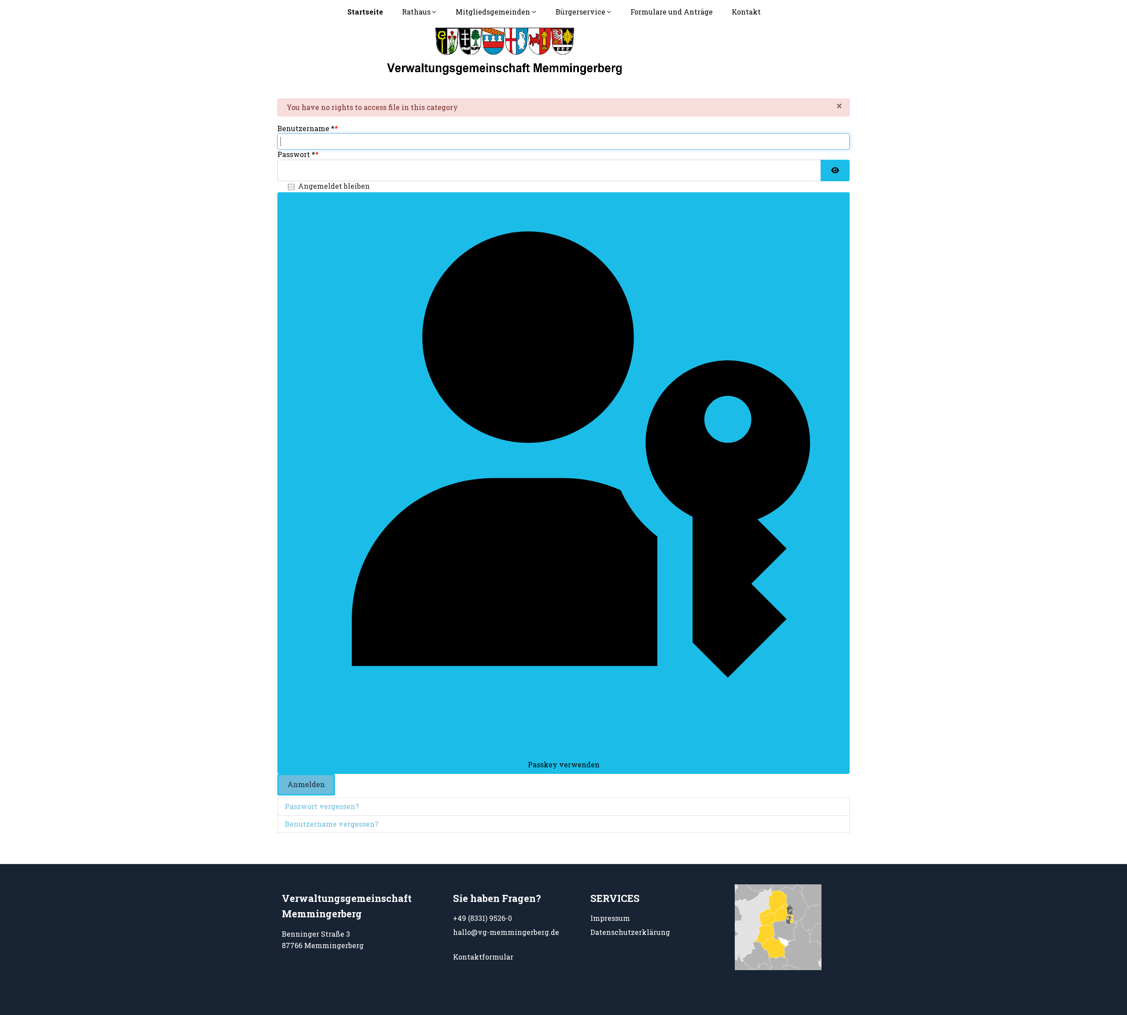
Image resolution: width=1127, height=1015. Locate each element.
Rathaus (416, 11)
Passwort (296, 154)
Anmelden (306, 784)
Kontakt (746, 11)
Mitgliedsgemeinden (493, 11)
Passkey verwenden (564, 764)
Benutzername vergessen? (331, 823)
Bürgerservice (580, 11)
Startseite (365, 11)
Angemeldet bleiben (334, 186)
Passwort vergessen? (322, 806)
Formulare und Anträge (671, 11)
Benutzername (306, 128)
